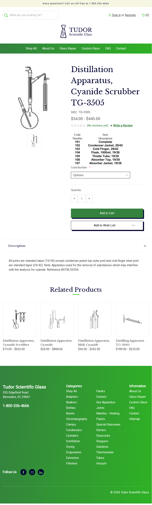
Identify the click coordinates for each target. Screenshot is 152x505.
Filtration (71, 463)
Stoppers (102, 441)
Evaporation (73, 452)
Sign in (116, 15)
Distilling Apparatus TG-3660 (130, 343)
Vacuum (101, 463)
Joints (100, 408)
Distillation (73, 441)
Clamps (71, 424)
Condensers (74, 430)
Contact (121, 48)
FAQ (108, 48)
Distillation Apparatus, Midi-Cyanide (94, 343)
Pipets (100, 419)
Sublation (102, 446)
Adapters (72, 396)
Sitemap (134, 419)
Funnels (101, 396)
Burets (70, 413)
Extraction (72, 458)
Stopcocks (103, 435)
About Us (48, 48)
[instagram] (32, 472)
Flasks (100, 391)
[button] (76, 246)
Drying (70, 446)
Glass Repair (68, 48)
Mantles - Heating (107, 413)
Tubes (100, 458)
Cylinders (72, 435)
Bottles (71, 408)
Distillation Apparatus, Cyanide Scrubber (19, 343)
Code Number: (79, 167)
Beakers (71, 402)
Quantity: (76, 190)
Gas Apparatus (105, 402)
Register (130, 15)
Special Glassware (108, 424)
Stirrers (101, 430)
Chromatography (76, 419)
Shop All (31, 48)
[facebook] (23, 472)
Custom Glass (91, 48)
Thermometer (105, 452)
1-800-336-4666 (16, 405)
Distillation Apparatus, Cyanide (56, 343)
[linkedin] (40, 472)
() (147, 15)
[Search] (7, 15)
